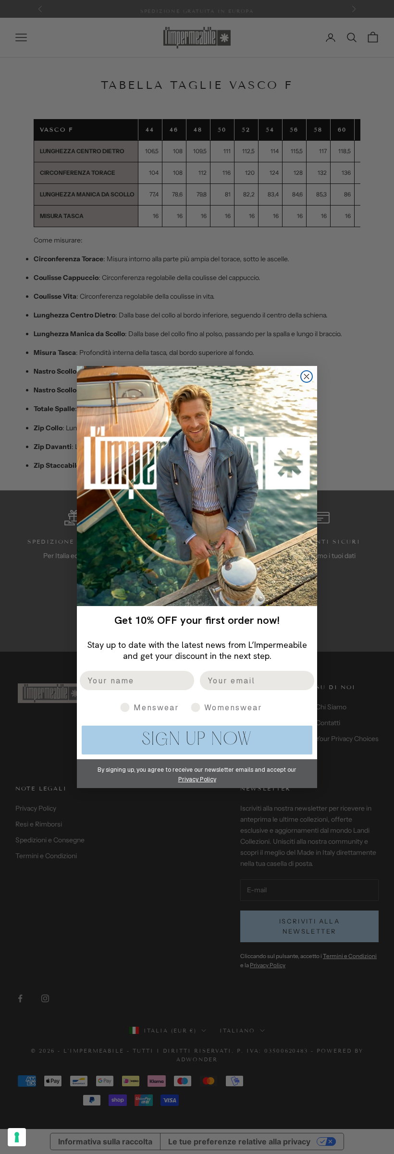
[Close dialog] (306, 376)
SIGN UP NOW (197, 740)
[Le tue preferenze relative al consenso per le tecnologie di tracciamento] (17, 1137)
